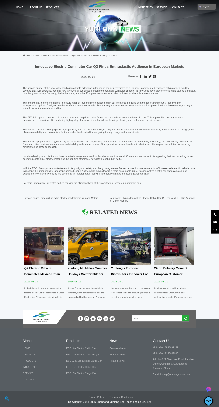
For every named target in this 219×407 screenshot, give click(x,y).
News (37, 55)
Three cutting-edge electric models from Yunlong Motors (68, 198)
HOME (29, 55)
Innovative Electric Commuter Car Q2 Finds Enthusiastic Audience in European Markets (79, 55)
